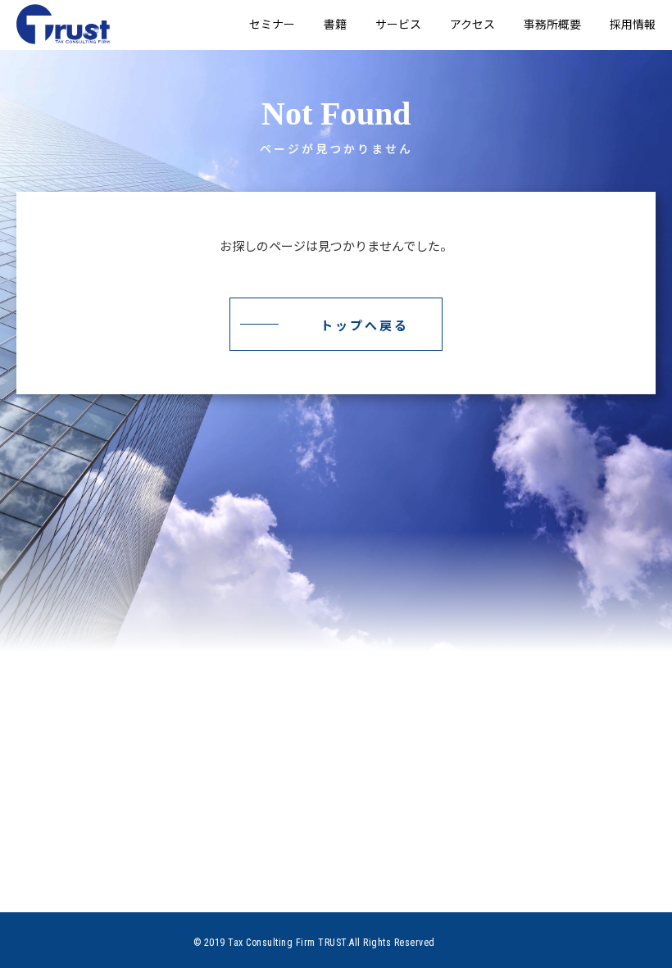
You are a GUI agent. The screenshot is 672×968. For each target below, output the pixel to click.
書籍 (335, 24)
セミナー (272, 24)
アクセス (472, 24)
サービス (398, 24)
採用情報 (633, 24)
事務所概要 (552, 24)
